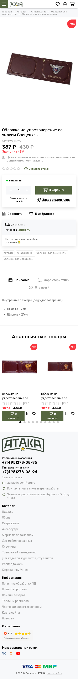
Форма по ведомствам (17, 535)
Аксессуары (10, 529)
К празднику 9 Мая (15, 570)
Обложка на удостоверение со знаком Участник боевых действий (15, 396)
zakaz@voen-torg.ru (21, 482)
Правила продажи (14, 589)
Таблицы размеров (15, 601)
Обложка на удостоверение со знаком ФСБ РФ (54, 396)
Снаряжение (24, 252)
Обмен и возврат (14, 595)
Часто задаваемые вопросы (22, 607)
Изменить (24, 229)
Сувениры (9, 546)
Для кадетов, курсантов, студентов (27, 558)
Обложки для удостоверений (19, 258)
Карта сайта (11, 612)
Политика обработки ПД (19, 583)
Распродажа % (12, 564)
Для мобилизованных (17, 541)
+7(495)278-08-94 (19, 472)
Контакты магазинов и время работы (33, 488)
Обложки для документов (51, 252)
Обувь (6, 517)
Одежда (7, 512)
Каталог (8, 252)
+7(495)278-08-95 (19, 462)
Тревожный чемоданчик (19, 552)
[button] (20, 422)
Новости (8, 618)
